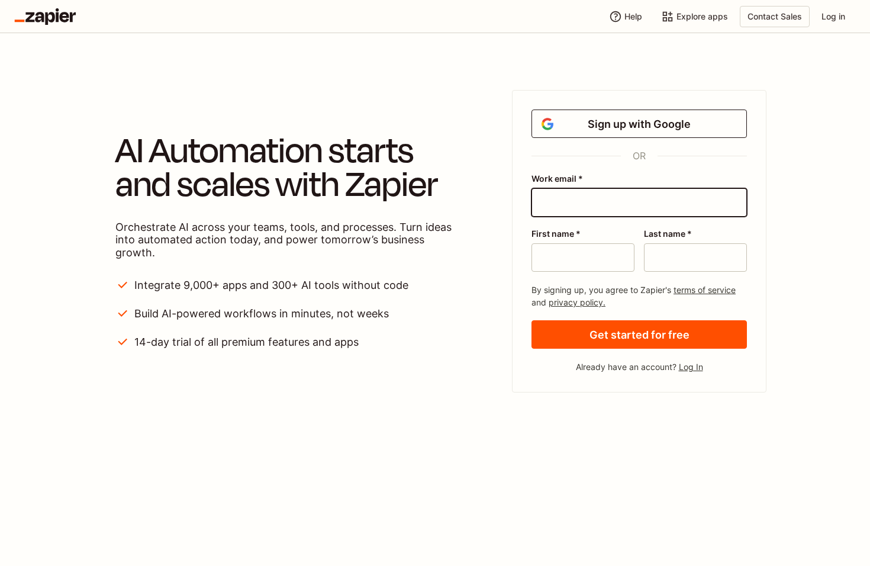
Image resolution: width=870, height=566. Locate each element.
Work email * (557, 178)
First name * (556, 234)
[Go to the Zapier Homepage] (45, 16)
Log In (691, 367)
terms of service (705, 290)
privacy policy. (577, 302)
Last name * (668, 234)
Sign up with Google (639, 124)
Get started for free (639, 335)
